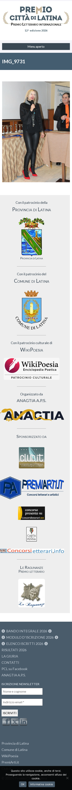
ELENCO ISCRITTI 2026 (24, 643)
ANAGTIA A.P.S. (14, 675)
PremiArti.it (10, 762)
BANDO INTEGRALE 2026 (26, 631)
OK (23, 784)
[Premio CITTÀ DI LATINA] (36, 11)
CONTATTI (10, 662)
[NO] (67, 778)
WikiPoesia (10, 756)
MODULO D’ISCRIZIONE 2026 (30, 637)
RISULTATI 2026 (14, 650)
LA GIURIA (10, 656)
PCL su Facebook (14, 669)
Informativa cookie (41, 784)
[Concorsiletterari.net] (31, 520)
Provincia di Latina (15, 743)
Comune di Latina (14, 749)
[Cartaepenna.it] (31, 542)
